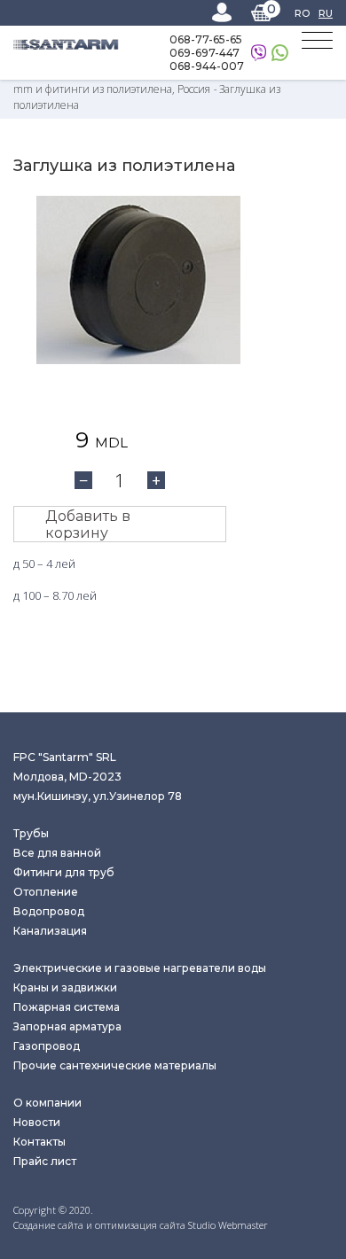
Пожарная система (66, 1007)
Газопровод (46, 1046)
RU (325, 13)
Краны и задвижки (65, 987)
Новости (36, 1122)
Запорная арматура (67, 1026)
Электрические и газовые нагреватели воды (139, 968)
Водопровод (48, 911)
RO (302, 13)
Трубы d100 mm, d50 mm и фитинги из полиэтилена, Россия (166, 81)
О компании (47, 1102)
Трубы (31, 833)
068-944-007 (206, 66)
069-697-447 (204, 52)
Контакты (39, 1141)
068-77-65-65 (205, 39)
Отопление (45, 891)
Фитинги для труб (63, 872)
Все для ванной (57, 852)
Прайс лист (44, 1161)
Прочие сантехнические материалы (114, 1065)
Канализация (50, 930)
